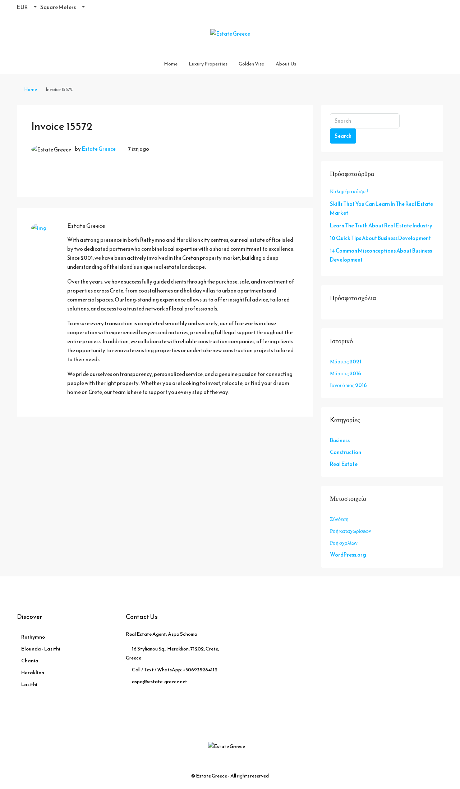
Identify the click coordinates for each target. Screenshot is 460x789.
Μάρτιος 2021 (345, 361)
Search (343, 136)
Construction (345, 452)
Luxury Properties (208, 64)
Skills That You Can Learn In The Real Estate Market (381, 208)
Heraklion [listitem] (32, 672)
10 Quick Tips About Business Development (380, 238)
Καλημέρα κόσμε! (349, 191)
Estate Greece (99, 149)
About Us (286, 64)
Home (171, 64)
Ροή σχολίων (344, 543)
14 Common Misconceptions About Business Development (381, 255)
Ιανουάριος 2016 (348, 385)
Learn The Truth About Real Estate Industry (381, 225)
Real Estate (344, 464)
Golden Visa (251, 64)
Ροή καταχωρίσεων (350, 531)
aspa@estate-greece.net (159, 681)
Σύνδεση (339, 519)
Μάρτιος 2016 (345, 373)
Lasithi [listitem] (29, 684)
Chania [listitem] (29, 661)
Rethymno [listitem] (33, 637)
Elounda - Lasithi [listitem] (40, 649)
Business (340, 440)
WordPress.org (348, 554)
